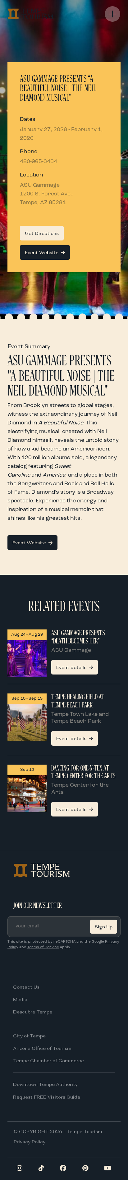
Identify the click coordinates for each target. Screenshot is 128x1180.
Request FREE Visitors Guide (46, 1097)
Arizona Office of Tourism (42, 1048)
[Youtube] (107, 1169)
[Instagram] (19, 1169)
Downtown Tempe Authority (45, 1084)
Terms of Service (43, 947)
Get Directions (42, 233)
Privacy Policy (29, 1141)
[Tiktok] (41, 1169)
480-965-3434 (38, 161)
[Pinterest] (85, 1169)
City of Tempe (29, 1035)
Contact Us (26, 987)
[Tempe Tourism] (30, 14)
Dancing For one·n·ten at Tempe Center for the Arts (83, 772)
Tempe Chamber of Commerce (48, 1060)
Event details (71, 667)
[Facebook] (63, 1169)
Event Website (41, 252)
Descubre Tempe (32, 1011)
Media (20, 999)
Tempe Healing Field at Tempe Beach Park (77, 701)
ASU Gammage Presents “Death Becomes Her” (78, 637)
